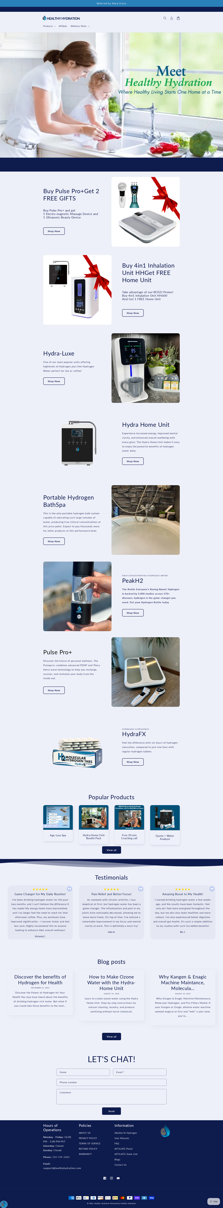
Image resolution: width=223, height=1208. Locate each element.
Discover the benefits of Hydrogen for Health (40, 979)
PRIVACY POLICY (88, 1138)
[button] (165, 18)
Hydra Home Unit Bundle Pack (94, 837)
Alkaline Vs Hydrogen (126, 1133)
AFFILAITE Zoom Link (126, 1154)
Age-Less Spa (58, 835)
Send (111, 1111)
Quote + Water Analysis (165, 837)
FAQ (117, 1143)
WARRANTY (85, 1154)
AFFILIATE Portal (124, 1148)
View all (112, 850)
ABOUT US (85, 1133)
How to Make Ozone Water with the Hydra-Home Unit (111, 982)
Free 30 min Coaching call (129, 837)
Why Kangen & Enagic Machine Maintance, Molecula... (183, 982)
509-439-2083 (61, 1157)
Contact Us (121, 1165)
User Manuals (122, 1138)
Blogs (117, 1159)
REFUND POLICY (88, 1148)
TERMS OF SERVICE (90, 1143)
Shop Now (54, 231)
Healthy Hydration (102, 1203)
